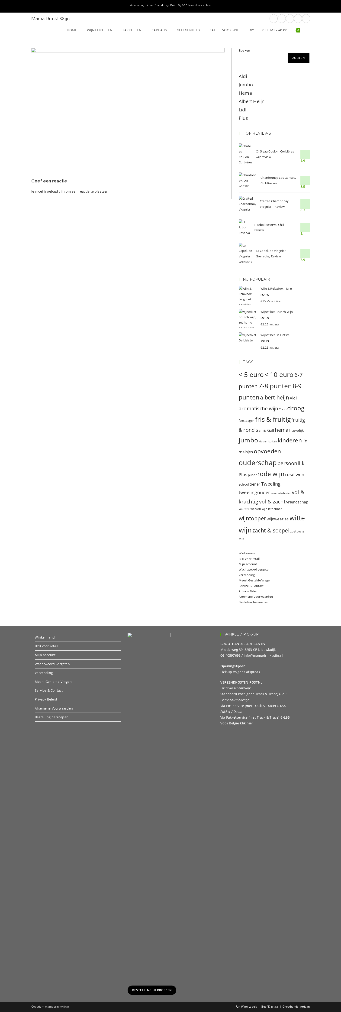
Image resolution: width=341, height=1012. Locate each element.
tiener (255, 484)
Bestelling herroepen (253, 602)
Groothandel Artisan (296, 1007)
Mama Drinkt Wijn (50, 18)
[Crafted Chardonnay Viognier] (247, 204)
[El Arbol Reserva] (244, 227)
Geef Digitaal (270, 1007)
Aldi (243, 76)
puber (252, 475)
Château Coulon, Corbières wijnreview (275, 154)
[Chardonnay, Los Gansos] (248, 180)
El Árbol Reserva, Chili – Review (270, 227)
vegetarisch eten (281, 493)
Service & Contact (251, 586)
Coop (282, 409)
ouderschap (258, 462)
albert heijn (274, 397)
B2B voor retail (249, 559)
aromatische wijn (258, 408)
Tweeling (271, 483)
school (244, 484)
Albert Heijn (251, 101)
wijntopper (252, 518)
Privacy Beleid (248, 591)
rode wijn (270, 474)
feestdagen (246, 420)
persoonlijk (291, 463)
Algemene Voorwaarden (256, 596)
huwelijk (296, 430)
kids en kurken (268, 441)
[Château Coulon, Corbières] (245, 154)
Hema (245, 93)
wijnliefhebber (272, 509)
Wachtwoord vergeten (254, 569)
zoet (293, 531)
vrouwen (244, 509)
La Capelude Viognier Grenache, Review (271, 253)
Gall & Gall (264, 430)
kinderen (290, 440)
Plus (243, 118)
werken (256, 509)
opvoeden (267, 451)
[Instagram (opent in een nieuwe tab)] (290, 18)
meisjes (246, 451)
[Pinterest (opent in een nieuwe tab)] (282, 18)
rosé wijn (294, 474)
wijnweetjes (278, 519)
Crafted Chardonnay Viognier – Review (274, 203)
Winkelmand (248, 553)
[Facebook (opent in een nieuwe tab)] (274, 18)
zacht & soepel (271, 530)
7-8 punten (275, 386)
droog (295, 408)
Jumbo (246, 84)
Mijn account (248, 564)
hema (282, 429)
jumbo (248, 440)
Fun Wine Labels (246, 1007)
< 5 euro (251, 374)
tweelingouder (254, 492)
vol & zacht (272, 501)
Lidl (242, 110)
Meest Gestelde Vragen (255, 580)
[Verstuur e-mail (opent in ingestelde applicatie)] (298, 18)
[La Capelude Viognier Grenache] (245, 254)
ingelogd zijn (54, 191)
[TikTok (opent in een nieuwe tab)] (306, 18)
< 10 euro (279, 374)
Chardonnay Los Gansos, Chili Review (278, 180)
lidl (305, 441)
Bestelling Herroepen (152, 990)
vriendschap (297, 502)
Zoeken (244, 50)
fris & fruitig (273, 419)
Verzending (247, 575)
